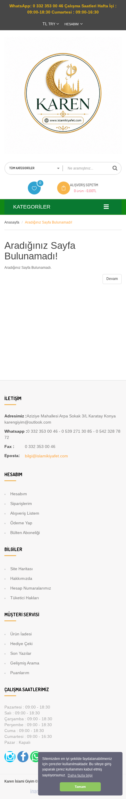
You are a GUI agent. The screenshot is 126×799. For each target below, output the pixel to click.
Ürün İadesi (21, 634)
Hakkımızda (21, 578)
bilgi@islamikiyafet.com (46, 456)
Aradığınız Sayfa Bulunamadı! (48, 222)
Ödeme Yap (21, 523)
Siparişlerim (21, 503)
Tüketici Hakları (24, 597)
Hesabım (18, 493)
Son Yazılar (20, 653)
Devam (112, 279)
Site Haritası (21, 568)
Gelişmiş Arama (24, 663)
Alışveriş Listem (24, 513)
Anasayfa (11, 222)
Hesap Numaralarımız (30, 588)
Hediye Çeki (21, 643)
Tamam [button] (80, 786)
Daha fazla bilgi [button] (80, 775)
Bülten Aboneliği (25, 532)
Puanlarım (19, 672)
